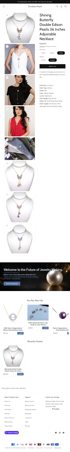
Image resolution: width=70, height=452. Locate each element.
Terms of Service (9, 418)
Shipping (42, 46)
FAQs (26, 422)
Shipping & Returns (30, 409)
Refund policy (9, 422)
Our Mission (8, 409)
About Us (7, 401)
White (44, 53)
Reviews (27, 426)
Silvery (44, 60)
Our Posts (7, 405)
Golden (53, 53)
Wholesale (28, 413)
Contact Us (28, 418)
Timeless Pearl (12, 447)
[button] (4, 6)
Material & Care (29, 405)
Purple (61, 53)
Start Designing (12, 283)
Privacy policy (39, 447)
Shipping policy (57, 447)
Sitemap (7, 413)
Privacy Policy (9, 426)
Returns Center (29, 401)
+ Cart (20, 333)
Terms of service (48, 447)
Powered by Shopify (21, 447)
